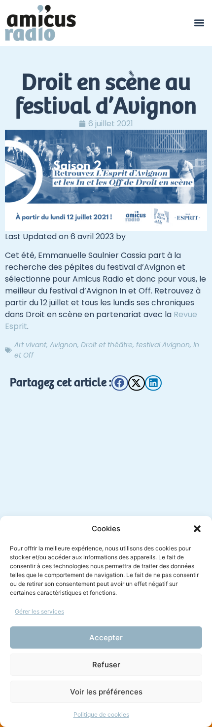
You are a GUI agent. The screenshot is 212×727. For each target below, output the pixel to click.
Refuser (106, 664)
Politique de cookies (101, 714)
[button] (197, 529)
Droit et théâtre (107, 345)
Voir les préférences (106, 691)
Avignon (63, 345)
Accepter (106, 637)
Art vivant (30, 345)
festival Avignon (163, 345)
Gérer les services (39, 611)
